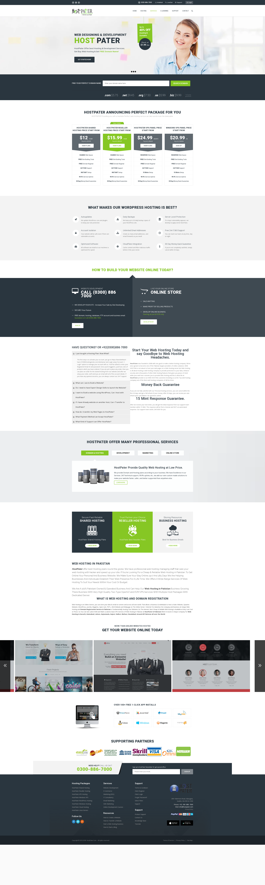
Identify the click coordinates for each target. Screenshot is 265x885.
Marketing (148, 453)
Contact (185, 11)
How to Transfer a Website (112, 821)
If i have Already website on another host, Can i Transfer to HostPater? (100, 404)
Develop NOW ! (148, 322)
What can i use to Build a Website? (90, 383)
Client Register (140, 791)
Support (179, 2)
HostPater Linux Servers (80, 810)
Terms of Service (168, 840)
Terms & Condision (141, 788)
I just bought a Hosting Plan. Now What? (92, 353)
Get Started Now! (84, 59)
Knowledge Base (140, 821)
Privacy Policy (189, 809)
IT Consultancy (108, 797)
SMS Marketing (108, 804)
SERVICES (153, 11)
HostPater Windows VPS (80, 797)
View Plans (86, 146)
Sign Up (179, 146)
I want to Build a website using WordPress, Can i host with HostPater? (100, 395)
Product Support (140, 814)
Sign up (77, 325)
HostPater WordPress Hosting (82, 801)
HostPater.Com (91, 840)
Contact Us (138, 818)
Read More (92, 545)
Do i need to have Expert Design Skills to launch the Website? (101, 388)
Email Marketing (108, 801)
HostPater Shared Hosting (80, 788)
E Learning (164, 11)
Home (135, 11)
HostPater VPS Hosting (79, 794)
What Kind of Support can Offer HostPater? (93, 421)
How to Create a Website (111, 818)
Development (123, 453)
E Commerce (107, 791)
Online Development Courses (113, 807)
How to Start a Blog (110, 827)
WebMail (160, 2)
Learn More (120, 482)
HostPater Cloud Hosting (80, 807)
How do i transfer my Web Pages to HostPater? (95, 412)
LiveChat (169, 2)
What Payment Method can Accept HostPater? (94, 417)
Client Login (139, 794)
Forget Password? (141, 797)
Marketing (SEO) (108, 794)
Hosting (143, 11)
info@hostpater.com (186, 807)
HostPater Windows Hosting (81, 804)
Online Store (172, 453)
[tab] (101, 353)
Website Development (110, 788)
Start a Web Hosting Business (113, 824)
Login (190, 2)
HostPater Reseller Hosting (81, 791)
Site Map (190, 840)
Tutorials (138, 824)
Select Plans (139, 801)
